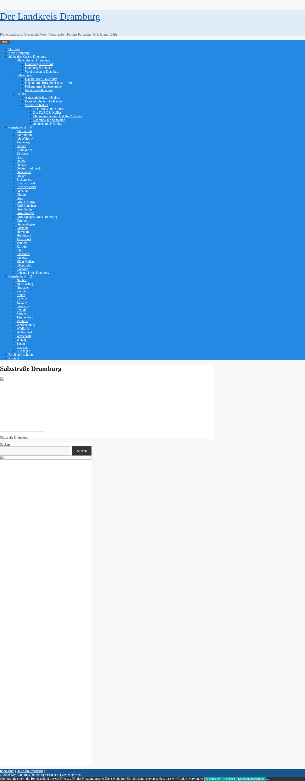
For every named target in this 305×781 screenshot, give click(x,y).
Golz (20, 198)
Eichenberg (24, 179)
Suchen (5, 444)
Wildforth (23, 328)
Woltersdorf (24, 332)
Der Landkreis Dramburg (50, 16)
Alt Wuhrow (25, 138)
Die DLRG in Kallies (47, 112)
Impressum (7, 771)
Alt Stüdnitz (24, 135)
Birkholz (22, 153)
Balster (21, 146)
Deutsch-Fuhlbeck (29, 168)
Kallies (21, 94)
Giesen (21, 194)
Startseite (14, 49)
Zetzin (21, 343)
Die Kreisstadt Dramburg (33, 60)
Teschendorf (25, 317)
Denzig (21, 164)
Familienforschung (20, 354)
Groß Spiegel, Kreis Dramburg (37, 217)
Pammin (22, 291)
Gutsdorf (22, 228)
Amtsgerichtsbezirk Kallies (42, 97)
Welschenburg (26, 325)
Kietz (20, 250)
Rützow (22, 298)
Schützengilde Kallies (47, 123)
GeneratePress (71, 774)
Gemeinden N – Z (20, 276)
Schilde (21, 310)
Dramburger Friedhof (39, 64)
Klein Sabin (24, 265)
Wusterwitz (24, 336)
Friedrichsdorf (26, 183)
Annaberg (23, 142)
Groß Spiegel (25, 213)
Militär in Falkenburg (39, 90)
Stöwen (22, 313)
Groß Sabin (24, 209)
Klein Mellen (25, 261)
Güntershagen (26, 224)
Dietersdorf (24, 172)
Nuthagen (23, 287)
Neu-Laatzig (25, 284)
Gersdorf (22, 190)
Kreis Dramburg (19, 53)
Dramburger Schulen (38, 68)
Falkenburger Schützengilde (43, 86)
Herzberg (23, 231)
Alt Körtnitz (24, 131)
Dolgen (21, 176)
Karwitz (22, 246)
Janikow (22, 243)
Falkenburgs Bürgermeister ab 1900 (48, 82)
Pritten (21, 295)
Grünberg (23, 220)
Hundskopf (24, 235)
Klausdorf (23, 254)
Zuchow (22, 347)
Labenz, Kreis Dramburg (33, 272)
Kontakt (13, 358)
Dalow (21, 161)
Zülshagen (23, 351)
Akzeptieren (213, 778)
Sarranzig (23, 306)
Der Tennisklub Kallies (48, 109)
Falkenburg (24, 75)
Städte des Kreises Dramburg (27, 56)
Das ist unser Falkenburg (41, 79)
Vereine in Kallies (36, 105)
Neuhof (22, 280)
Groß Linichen (26, 205)
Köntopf (22, 269)
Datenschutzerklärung (31, 771)
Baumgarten (25, 149)
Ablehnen (229, 778)
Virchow (22, 321)
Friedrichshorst (26, 187)
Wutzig (21, 339)
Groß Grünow (26, 202)
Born (20, 157)
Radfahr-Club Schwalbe (49, 120)
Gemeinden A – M (20, 127)
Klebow (22, 258)
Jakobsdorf (24, 239)
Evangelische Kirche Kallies (43, 101)
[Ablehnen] (267, 779)
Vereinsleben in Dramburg (42, 71)
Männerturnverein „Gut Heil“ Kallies (57, 116)
